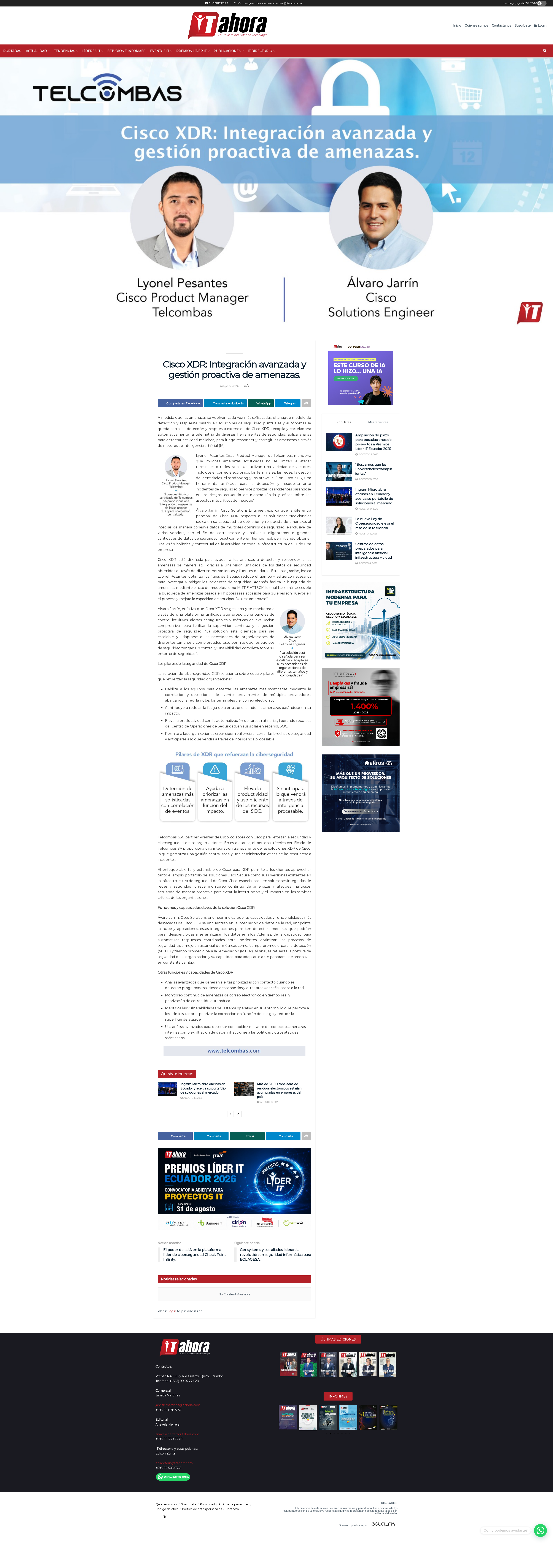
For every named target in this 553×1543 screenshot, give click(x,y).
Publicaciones (227, 51)
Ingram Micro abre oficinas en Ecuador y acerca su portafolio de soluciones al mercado (203, 1088)
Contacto (232, 1509)
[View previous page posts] (230, 1114)
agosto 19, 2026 (192, 1097)
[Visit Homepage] (225, 25)
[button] (282, 1417)
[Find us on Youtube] (180, 1517)
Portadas (12, 51)
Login (542, 25)
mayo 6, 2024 (229, 386)
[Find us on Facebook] (157, 1517)
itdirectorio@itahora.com (174, 1463)
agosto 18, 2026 (269, 1101)
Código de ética (167, 1509)
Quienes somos (476, 25)
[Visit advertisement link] (234, 1189)
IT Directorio (260, 51)
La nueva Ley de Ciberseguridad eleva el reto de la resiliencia (374, 523)
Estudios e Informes (126, 51)
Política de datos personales (202, 1509)
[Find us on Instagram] (188, 1517)
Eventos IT (159, 51)
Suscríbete (523, 25)
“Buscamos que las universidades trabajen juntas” (373, 469)
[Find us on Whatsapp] (196, 1517)
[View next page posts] (238, 1114)
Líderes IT (91, 51)
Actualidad (36, 51)
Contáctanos (501, 25)
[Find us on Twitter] (165, 1517)
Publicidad (207, 1504)
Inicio (457, 25)
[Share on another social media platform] (306, 403)
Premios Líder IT (191, 51)
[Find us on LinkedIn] (173, 1517)
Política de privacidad (234, 1504)
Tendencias (64, 51)
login (172, 1311)
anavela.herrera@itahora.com (283, 3)
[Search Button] (545, 50)
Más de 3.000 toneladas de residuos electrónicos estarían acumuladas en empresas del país (279, 1090)
